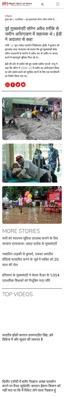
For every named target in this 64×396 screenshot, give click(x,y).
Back (9, 15)
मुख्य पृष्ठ (9, 19)
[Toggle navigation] (58, 4)
